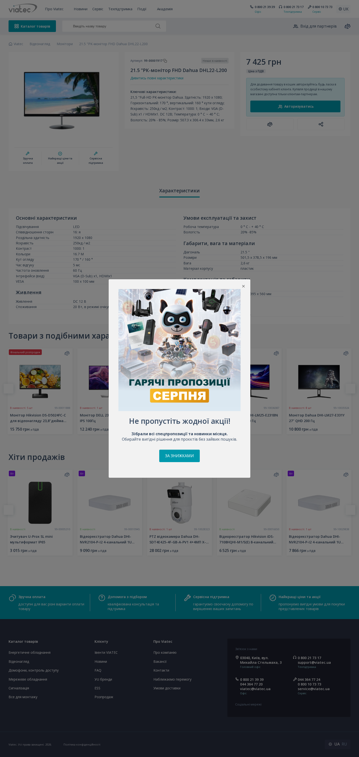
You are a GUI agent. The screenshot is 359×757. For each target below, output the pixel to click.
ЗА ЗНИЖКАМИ (179, 455)
